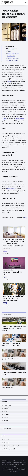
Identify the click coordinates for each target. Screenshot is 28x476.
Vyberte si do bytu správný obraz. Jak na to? (12, 272)
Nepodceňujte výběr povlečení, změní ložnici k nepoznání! (12, 344)
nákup (9, 81)
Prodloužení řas (7, 388)
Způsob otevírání (12, 60)
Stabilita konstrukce (13, 58)
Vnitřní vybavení (12, 49)
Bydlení (24, 217)
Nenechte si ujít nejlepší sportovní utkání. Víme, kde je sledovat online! (14, 328)
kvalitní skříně (10, 188)
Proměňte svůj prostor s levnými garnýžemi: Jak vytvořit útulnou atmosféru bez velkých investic (13, 243)
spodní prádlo (19, 119)
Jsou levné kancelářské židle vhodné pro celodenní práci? (13, 298)
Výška (9, 51)
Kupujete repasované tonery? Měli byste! (14, 373)
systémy (4, 119)
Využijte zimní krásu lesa (10, 359)
